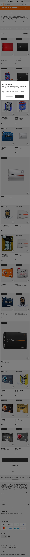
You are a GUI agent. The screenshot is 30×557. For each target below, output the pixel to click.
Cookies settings (9, 96)
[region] (15, 90)
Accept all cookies (20, 96)
